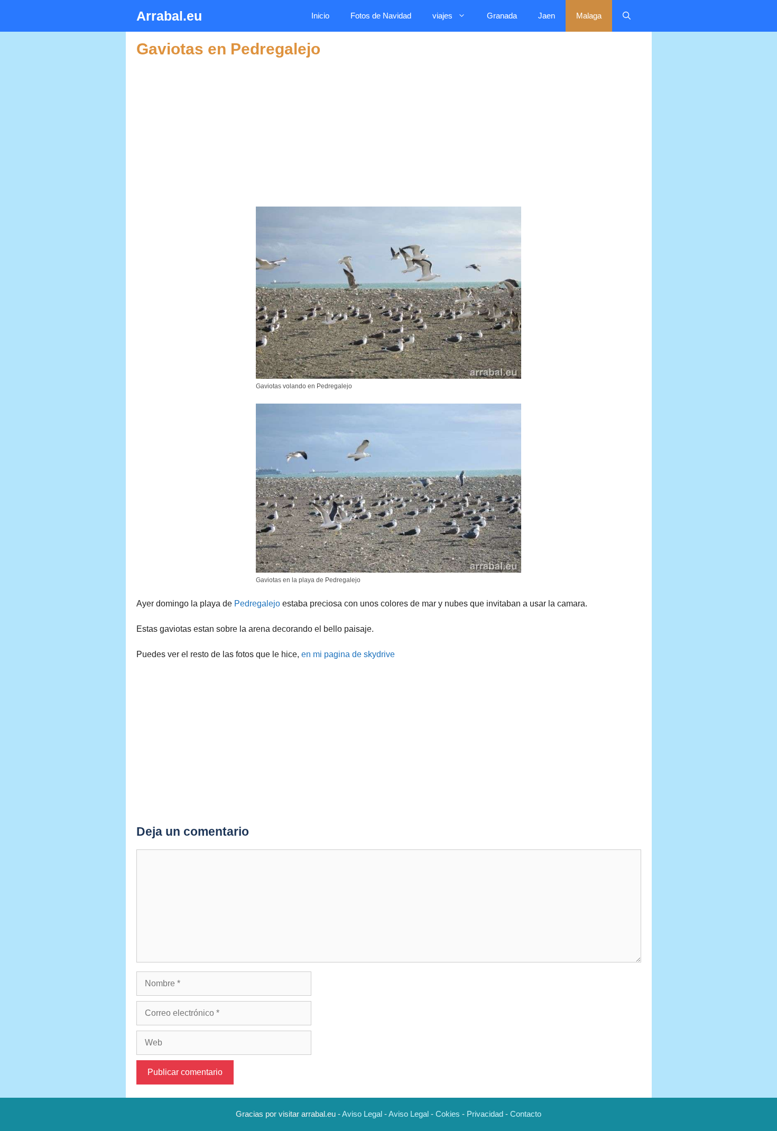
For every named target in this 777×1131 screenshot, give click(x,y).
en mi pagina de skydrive (348, 654)
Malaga (589, 15)
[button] (626, 16)
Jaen (546, 15)
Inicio (320, 15)
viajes (442, 15)
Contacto (525, 1113)
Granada (502, 15)
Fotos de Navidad (380, 15)
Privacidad (485, 1113)
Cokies (448, 1113)
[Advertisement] (388, 133)
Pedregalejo (257, 603)
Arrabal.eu (169, 15)
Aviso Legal (362, 1113)
